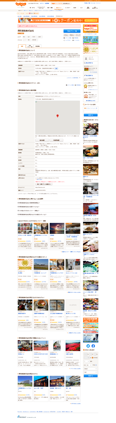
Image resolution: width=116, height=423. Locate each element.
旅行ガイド (26, 10)
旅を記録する (89, 75)
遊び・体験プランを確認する (43, 184)
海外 (88, 8)
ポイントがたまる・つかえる (23, 13)
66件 (44, 241)
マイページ (98, 3)
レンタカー (67, 7)
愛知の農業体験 (34, 16)
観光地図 (42, 140)
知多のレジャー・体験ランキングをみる (71, 251)
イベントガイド (46, 10)
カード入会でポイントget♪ (91, 34)
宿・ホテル (20, 411)
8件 (75, 320)
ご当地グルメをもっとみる (74, 332)
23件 (44, 322)
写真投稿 (76, 38)
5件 (27, 320)
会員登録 (47, 3)
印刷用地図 (56, 140)
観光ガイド (31, 10)
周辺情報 (37, 46)
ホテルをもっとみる (76, 403)
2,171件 (44, 281)
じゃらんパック (41, 8)
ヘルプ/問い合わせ (96, 0)
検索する (90, 115)
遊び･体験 (19, 16)
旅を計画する (89, 63)
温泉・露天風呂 (40, 411)
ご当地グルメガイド (38, 10)
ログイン (42, 3)
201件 (27, 281)
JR (50, 411)
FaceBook (93, 346)
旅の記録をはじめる (90, 100)
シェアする (67, 40)
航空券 (75, 7)
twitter (88, 346)
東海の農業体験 (26, 16)
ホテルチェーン (26, 411)
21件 (75, 239)
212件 (27, 395)
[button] (57, 116)
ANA (54, 411)
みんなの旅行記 (58, 10)
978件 (75, 281)
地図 (56, 68)
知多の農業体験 (42, 16)
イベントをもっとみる (75, 368)
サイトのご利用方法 (88, 0)
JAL (52, 411)
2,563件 (28, 241)
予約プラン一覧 (72, 31)
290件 (59, 322)
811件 (59, 241)
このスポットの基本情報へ (73, 77)
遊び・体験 (50, 7)
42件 (43, 395)
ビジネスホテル (33, 411)
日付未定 (95, 357)
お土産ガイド (52, 10)
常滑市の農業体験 (50, 16)
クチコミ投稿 (68, 38)
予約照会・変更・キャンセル (89, 3)
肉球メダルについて (93, 89)
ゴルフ (81, 7)
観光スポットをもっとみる (74, 292)
